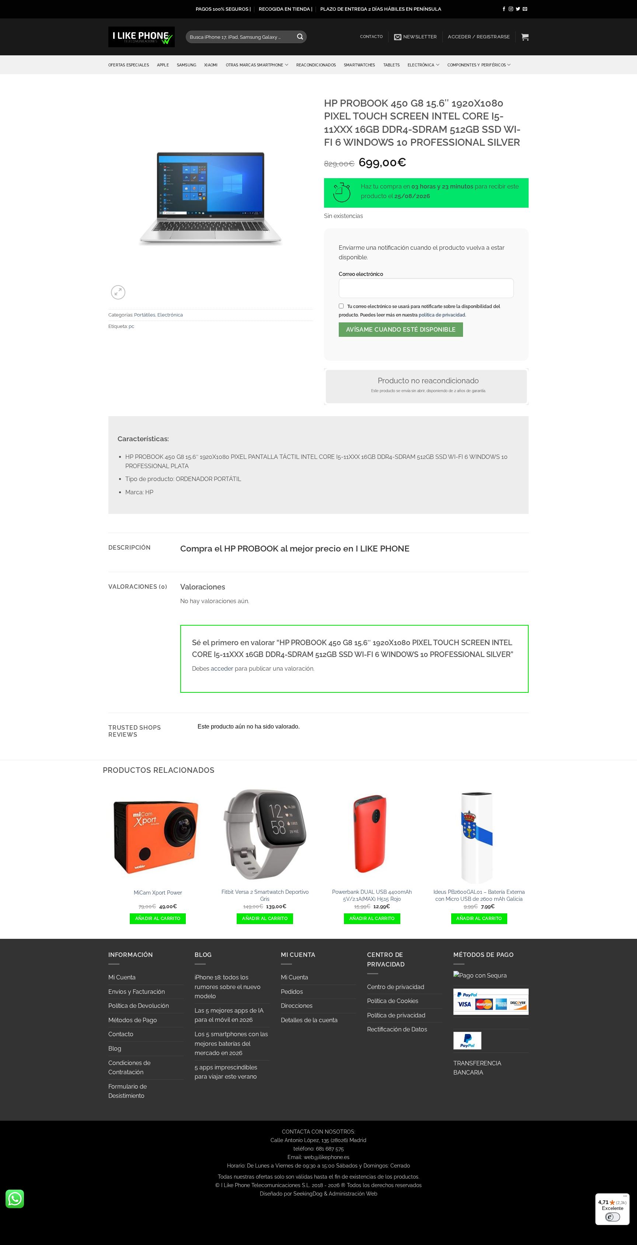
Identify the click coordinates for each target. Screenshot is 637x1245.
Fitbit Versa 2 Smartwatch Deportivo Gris (265, 895)
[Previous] (108, 860)
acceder (222, 668)
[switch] (612, 1217)
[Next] (528, 860)
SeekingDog (308, 1193)
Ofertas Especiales (128, 65)
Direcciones (297, 1005)
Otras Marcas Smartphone (254, 65)
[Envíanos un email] (525, 9)
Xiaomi (210, 65)
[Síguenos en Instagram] (511, 9)
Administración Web (353, 1193)
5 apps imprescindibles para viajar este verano (226, 1072)
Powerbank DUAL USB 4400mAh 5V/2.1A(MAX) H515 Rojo (372, 895)
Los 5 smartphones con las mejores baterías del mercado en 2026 (231, 1043)
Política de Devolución (138, 1005)
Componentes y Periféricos (477, 65)
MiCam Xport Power (158, 892)
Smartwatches (359, 65)
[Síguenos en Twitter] (518, 9)
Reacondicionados (316, 65)
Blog (114, 1048)
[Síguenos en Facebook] (504, 9)
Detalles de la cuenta (309, 1020)
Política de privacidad (396, 1015)
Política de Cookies (392, 1000)
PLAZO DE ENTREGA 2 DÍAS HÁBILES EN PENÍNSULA (380, 9)
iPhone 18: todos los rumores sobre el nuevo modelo (228, 987)
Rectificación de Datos (397, 1029)
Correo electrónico (361, 274)
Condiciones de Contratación (129, 1067)
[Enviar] (300, 37)
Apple (163, 65)
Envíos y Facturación (136, 991)
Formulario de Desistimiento (127, 1091)
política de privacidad (442, 315)
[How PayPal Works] (491, 1001)
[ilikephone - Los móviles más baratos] (141, 37)
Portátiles (144, 315)
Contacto (371, 36)
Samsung (186, 65)
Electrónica (421, 65)
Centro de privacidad (395, 986)
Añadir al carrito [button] (158, 918)
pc (131, 326)
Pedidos (292, 991)
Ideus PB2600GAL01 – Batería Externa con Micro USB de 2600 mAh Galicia (479, 895)
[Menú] (625, 1197)
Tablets (391, 65)
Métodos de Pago (132, 1020)
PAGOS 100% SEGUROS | (223, 9)
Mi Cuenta (122, 977)
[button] (415, 37)
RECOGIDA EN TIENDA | (285, 9)
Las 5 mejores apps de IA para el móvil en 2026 (229, 1015)
